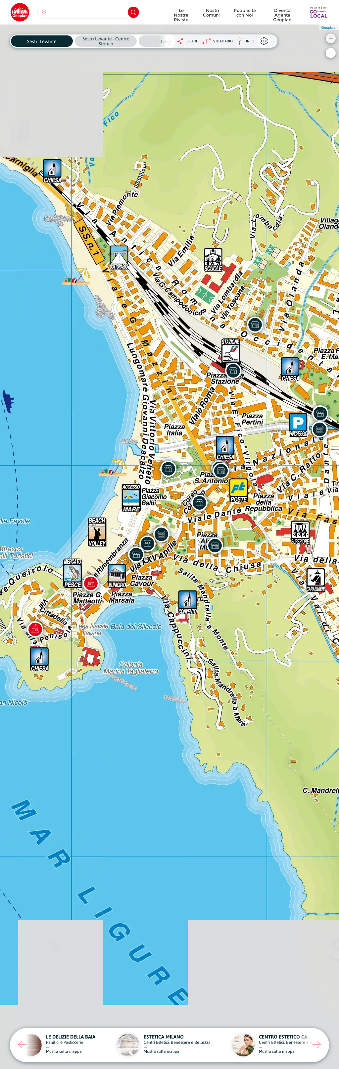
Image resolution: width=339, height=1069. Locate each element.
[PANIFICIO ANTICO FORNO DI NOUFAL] (220, 470)
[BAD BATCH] (136, 554)
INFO (243, 43)
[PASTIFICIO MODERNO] (161, 534)
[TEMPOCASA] (199, 502)
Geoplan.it (329, 27)
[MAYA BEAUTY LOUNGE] (168, 468)
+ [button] (331, 38)
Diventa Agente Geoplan (282, 13)
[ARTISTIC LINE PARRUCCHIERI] (320, 413)
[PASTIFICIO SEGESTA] (233, 370)
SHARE (192, 41)
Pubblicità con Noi (245, 13)
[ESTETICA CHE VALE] (319, 429)
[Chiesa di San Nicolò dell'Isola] (35, 629)
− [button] (331, 53)
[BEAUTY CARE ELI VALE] (214, 545)
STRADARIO (223, 41)
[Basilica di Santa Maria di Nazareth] (90, 583)
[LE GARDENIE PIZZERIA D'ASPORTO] (254, 324)
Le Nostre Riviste (181, 13)
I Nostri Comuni (211, 13)
